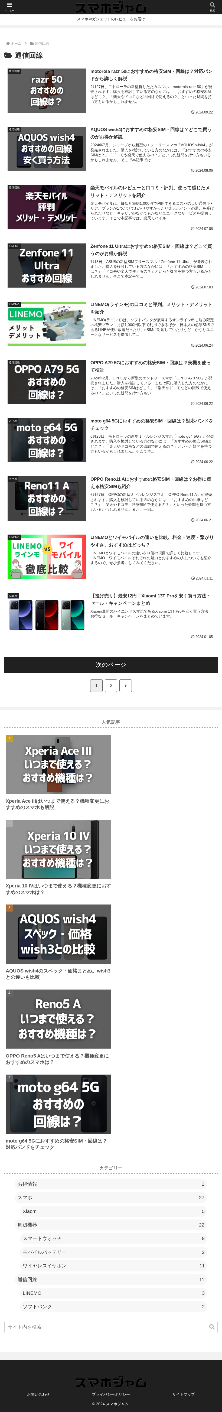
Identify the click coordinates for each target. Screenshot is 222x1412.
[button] (212, 1327)
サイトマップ (183, 1394)
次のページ (111, 664)
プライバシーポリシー (111, 1394)
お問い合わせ (38, 1394)
